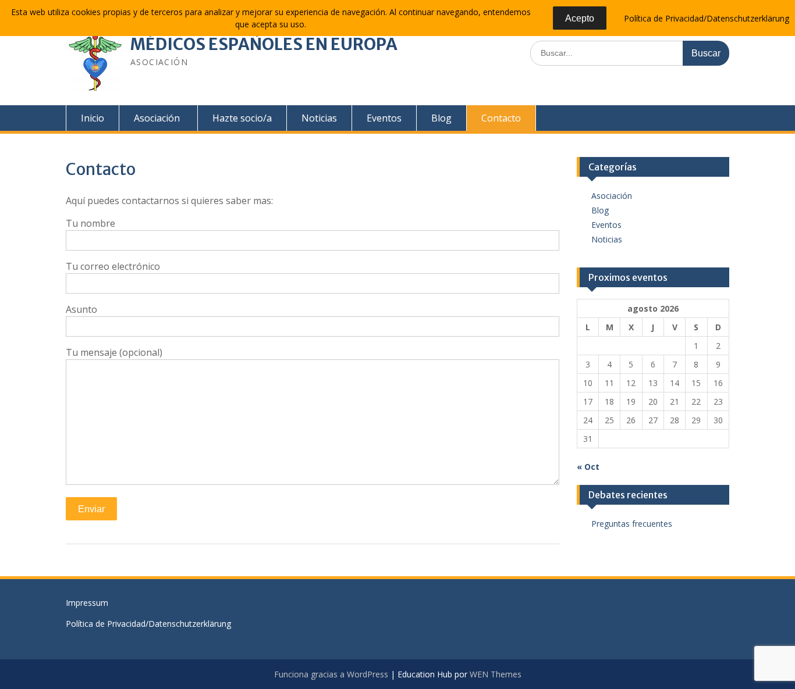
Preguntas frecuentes (631, 523)
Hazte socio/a (242, 118)
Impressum (87, 602)
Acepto (579, 18)
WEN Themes (495, 674)
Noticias (319, 118)
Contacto (501, 118)
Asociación (157, 118)
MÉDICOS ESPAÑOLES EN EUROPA (264, 44)
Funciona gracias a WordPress (331, 674)
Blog (441, 118)
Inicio (92, 118)
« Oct (588, 466)
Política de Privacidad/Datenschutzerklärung (148, 623)
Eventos (384, 118)
